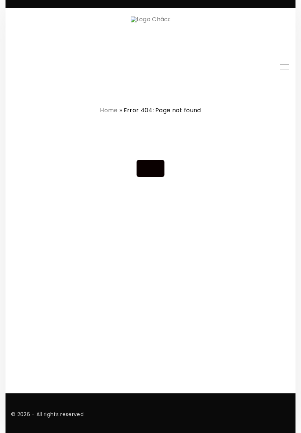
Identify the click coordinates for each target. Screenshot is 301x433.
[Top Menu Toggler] (284, 67)
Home (108, 110)
